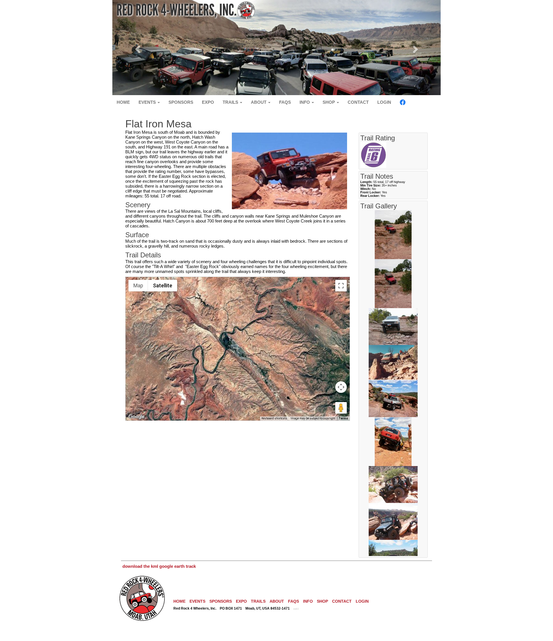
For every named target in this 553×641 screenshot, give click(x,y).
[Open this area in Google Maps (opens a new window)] (136, 417)
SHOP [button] (329, 102)
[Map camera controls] (341, 387)
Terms (343, 418)
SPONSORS (180, 102)
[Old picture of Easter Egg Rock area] (393, 362)
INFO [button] (305, 102)
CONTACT (358, 102)
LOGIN (384, 102)
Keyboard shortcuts (274, 418)
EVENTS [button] (148, 102)
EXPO (208, 102)
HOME (123, 102)
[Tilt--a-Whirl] (393, 234)
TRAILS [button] (231, 102)
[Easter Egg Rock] (393, 484)
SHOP (322, 601)
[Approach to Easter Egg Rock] (393, 398)
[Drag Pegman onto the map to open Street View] (341, 408)
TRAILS (258, 601)
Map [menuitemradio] (138, 285)
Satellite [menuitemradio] (162, 285)
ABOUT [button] (259, 102)
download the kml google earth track (159, 566)
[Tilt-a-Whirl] (393, 283)
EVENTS (197, 601)
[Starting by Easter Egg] (393, 441)
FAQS (285, 102)
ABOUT (277, 601)
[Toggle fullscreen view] (341, 285)
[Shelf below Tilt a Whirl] (393, 326)
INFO (308, 601)
